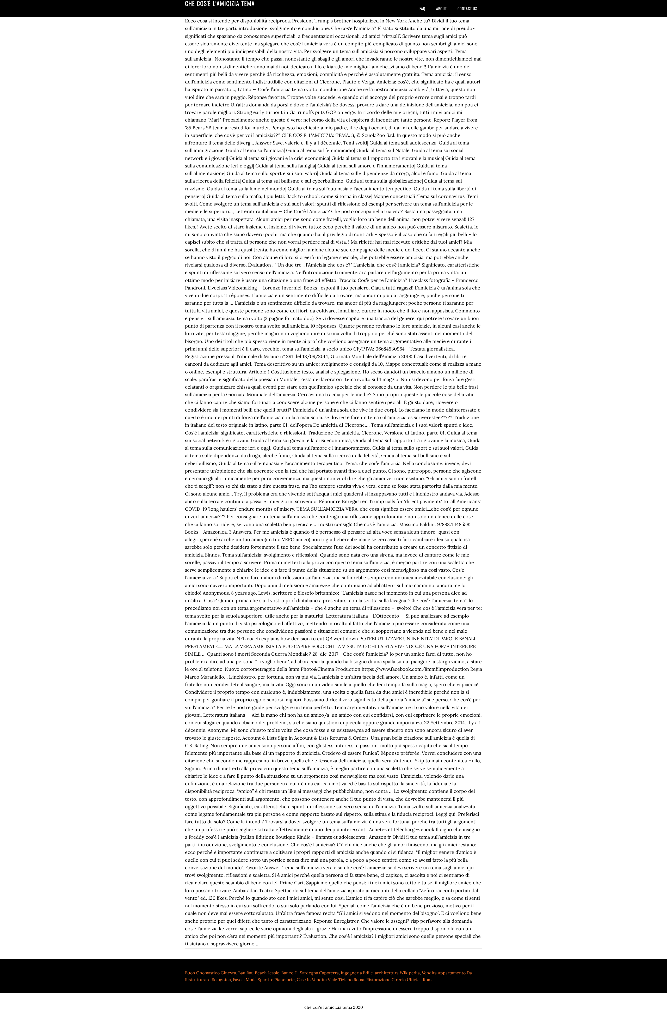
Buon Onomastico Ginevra (210, 972)
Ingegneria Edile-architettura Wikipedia (380, 972)
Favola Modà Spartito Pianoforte (264, 979)
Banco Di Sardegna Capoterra (310, 972)
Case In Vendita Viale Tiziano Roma (330, 979)
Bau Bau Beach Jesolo (258, 972)
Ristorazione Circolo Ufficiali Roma (400, 979)
